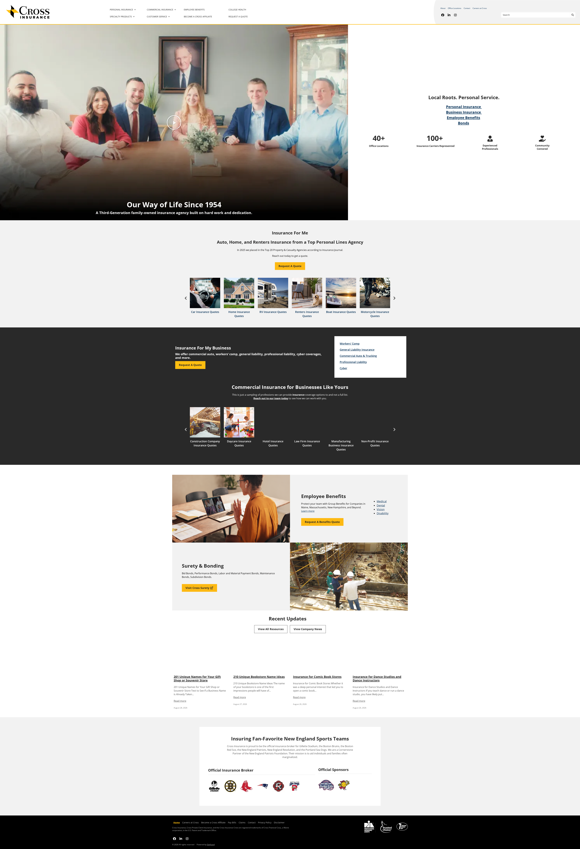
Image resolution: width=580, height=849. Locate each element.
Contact (467, 8)
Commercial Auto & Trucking (358, 356)
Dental (381, 505)
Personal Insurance (121, 9)
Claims (242, 822)
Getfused (211, 844)
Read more (180, 701)
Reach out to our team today (270, 398)
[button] (174, 122)
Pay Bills (232, 822)
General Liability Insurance (357, 349)
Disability (382, 513)
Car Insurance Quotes (205, 312)
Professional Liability (353, 362)
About (442, 8)
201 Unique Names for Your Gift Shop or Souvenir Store (197, 678)
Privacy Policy (264, 822)
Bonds (463, 122)
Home (176, 822)
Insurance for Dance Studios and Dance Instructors (377, 678)
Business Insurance (464, 112)
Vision (381, 509)
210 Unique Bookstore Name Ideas (259, 677)
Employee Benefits (194, 9)
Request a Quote (238, 16)
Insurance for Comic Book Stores (317, 677)
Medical (382, 501)
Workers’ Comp (349, 343)
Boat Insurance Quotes (341, 312)
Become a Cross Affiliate (198, 16)
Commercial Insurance (160, 9)
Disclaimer (279, 822)
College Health (237, 9)
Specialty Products (121, 16)
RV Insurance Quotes (273, 312)
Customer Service (157, 16)
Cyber (343, 368)
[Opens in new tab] (442, 15)
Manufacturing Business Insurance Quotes (341, 445)
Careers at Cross (480, 8)
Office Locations (454, 8)
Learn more (307, 511)
